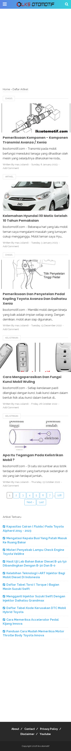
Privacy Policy (49, 728)
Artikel (9, 177)
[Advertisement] (35, 48)
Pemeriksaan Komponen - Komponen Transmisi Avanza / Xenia (35, 140)
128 (59, 495)
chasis (8, 98)
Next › (30, 502)
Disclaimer (27, 734)
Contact (29, 728)
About (15, 728)
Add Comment (11, 168)
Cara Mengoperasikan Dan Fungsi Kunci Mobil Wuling (32, 379)
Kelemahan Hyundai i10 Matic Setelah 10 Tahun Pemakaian (35, 218)
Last (41, 502)
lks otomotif (43, 746)
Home (6, 89)
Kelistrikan (11, 338)
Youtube (45, 734)
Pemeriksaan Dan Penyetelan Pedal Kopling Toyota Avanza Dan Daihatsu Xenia (35, 299)
